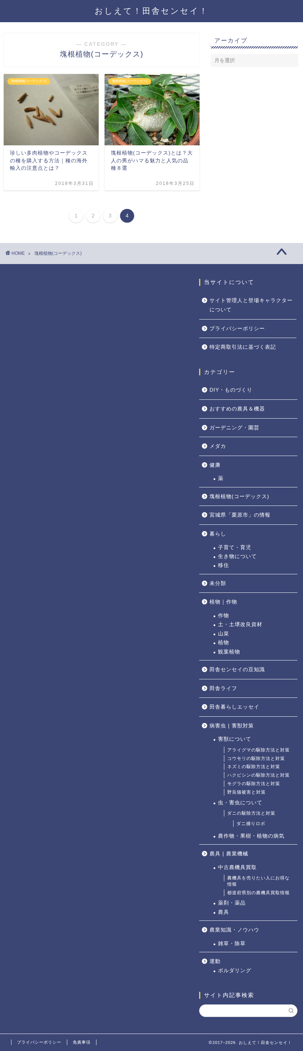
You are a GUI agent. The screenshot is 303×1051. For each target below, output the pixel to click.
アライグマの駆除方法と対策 (258, 750)
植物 (223, 642)
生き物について (237, 556)
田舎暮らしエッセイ (234, 707)
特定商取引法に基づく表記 (243, 347)
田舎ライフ (223, 688)
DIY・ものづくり (231, 390)
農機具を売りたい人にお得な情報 (258, 881)
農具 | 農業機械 (229, 853)
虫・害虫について (240, 802)
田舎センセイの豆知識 (237, 669)
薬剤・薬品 (232, 903)
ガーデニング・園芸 (234, 427)
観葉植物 (229, 652)
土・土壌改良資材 (240, 624)
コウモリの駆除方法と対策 (256, 758)
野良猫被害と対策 (246, 792)
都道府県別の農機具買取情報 (258, 892)
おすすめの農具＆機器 (237, 409)
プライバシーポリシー (237, 328)
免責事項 (82, 1042)
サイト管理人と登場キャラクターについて (251, 305)
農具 (223, 912)
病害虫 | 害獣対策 (232, 726)
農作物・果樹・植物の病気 (251, 836)
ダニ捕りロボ (250, 823)
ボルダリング (234, 970)
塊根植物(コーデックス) (239, 496)
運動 (215, 961)
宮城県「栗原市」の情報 (240, 515)
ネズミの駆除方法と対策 (253, 766)
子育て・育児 (234, 547)
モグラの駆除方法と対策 (253, 783)
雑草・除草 (232, 943)
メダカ (218, 446)
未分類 (218, 583)
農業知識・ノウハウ (234, 930)
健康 (215, 465)
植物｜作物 (223, 602)
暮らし (218, 534)
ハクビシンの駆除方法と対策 (258, 775)
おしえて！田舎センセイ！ (151, 11)
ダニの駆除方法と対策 (251, 813)
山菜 (223, 633)
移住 (223, 565)
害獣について (234, 739)
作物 (223, 615)
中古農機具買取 (237, 867)
